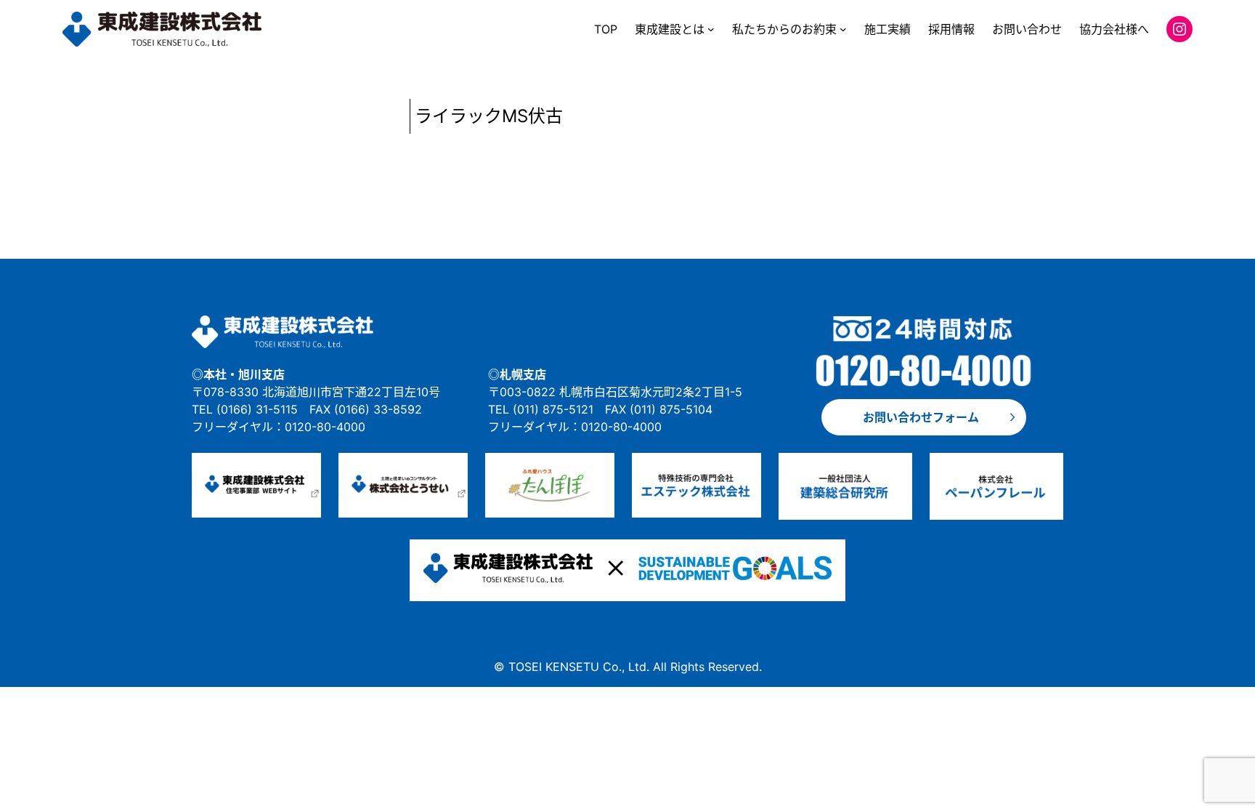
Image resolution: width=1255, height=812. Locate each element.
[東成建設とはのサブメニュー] (711, 29)
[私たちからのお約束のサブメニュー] (843, 29)
